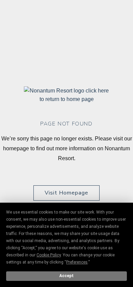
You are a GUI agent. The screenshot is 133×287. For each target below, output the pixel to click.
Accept (66, 275)
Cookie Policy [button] (48, 255)
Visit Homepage (66, 193)
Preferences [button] (77, 262)
